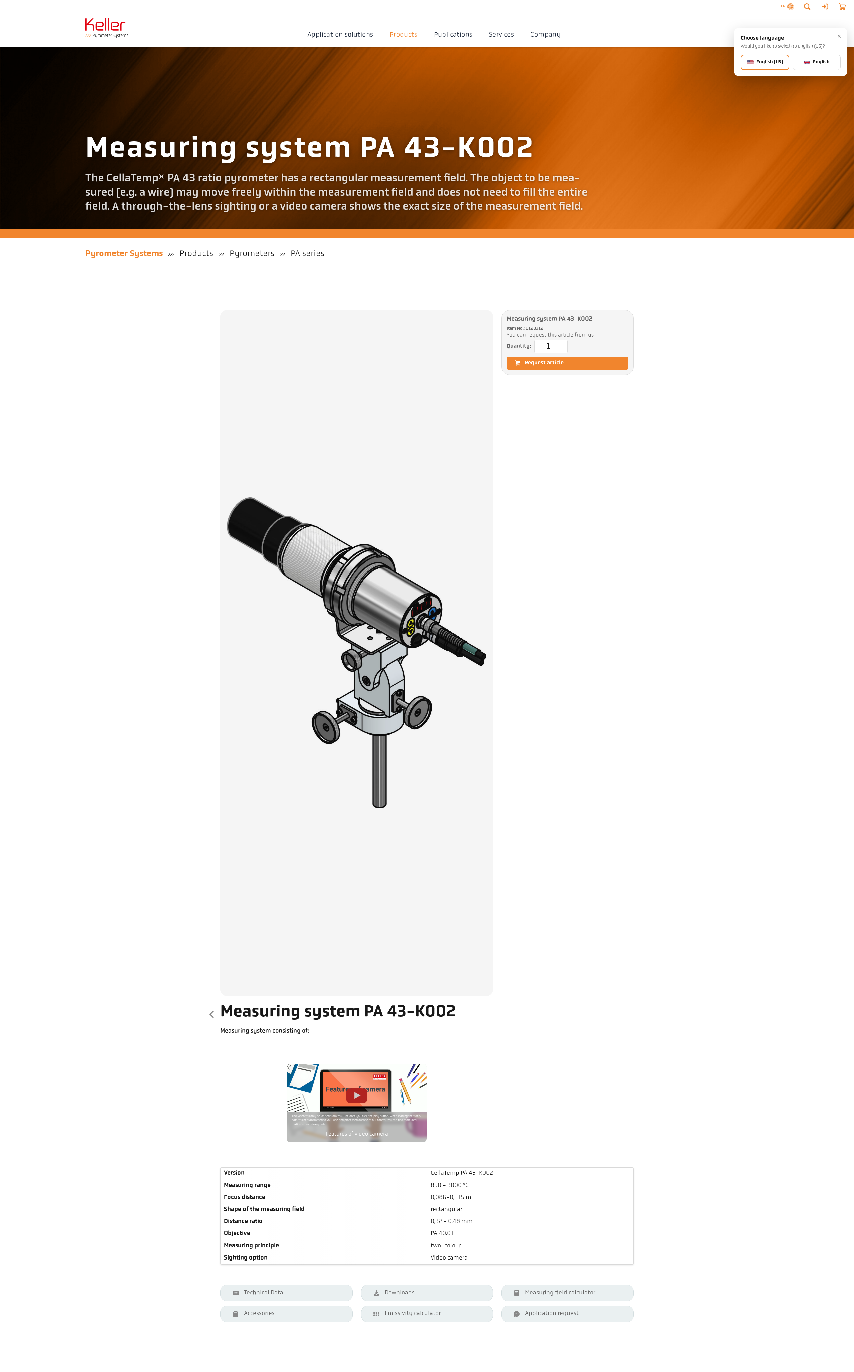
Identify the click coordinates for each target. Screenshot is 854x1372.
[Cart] (842, 6)
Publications (453, 35)
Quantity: (519, 346)
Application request (552, 1314)
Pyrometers (252, 254)
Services (501, 35)
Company (545, 35)
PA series (307, 254)
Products (403, 35)
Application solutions (340, 35)
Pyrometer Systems (124, 254)
